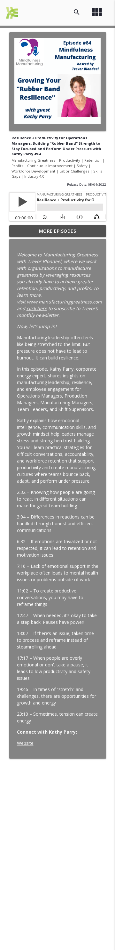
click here (37, 308)
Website (25, 743)
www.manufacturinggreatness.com (64, 302)
